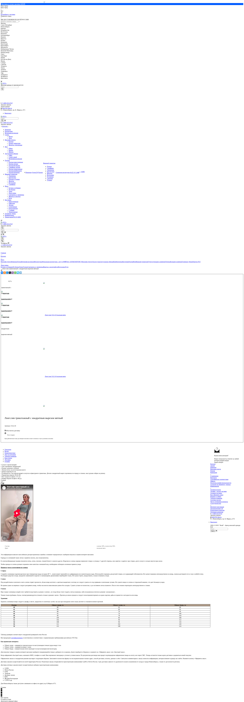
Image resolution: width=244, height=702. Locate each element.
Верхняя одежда (6, 262)
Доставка (8, 460)
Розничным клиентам (217, 510)
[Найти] (2, 89)
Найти (213, 531)
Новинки (14, 262)
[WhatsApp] (15, 273)
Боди (56, 267)
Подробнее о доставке (8, 14)
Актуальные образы (106, 262)
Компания (213, 472)
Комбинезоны (117, 262)
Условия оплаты (215, 490)
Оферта (212, 481)
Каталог (213, 464)
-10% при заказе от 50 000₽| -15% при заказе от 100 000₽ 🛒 (23, 2)
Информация (214, 486)
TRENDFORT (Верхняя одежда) (82, 262)
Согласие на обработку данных (220, 484)
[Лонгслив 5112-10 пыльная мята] (65, 315)
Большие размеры (176, 262)
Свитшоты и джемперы (35, 267)
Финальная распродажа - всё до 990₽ (54, 262)
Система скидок (215, 500)
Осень (19, 262)
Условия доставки (216, 493)
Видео (7, 451)
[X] (10, 273)
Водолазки (61, 267)
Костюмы (125, 262)
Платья (131, 262)
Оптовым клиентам (216, 512)
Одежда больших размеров (156, 262)
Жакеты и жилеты (49, 267)
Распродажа (38, 262)
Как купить (8, 458)
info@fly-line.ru (7, 108)
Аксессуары (96, 262)
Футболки (16, 267)
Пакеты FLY (197, 262)
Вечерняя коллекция (28, 262)
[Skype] (18, 273)
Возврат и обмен (215, 496)
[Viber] (12, 273)
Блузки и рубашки (7, 267)
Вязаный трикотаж (142, 262)
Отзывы (7, 461)
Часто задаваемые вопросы (219, 502)
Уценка (167, 262)
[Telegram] (20, 273)
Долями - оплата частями (218, 491)
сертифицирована (17, 638)
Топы (21, 267)
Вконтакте (8, 113)
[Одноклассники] (4, 273)
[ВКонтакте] (2, 273)
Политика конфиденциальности (220, 483)
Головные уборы (187, 262)
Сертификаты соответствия (219, 479)
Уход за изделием (10, 454)
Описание (8, 449)
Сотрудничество (215, 503)
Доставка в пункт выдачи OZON (13, 4)
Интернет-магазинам (217, 507)
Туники (25, 267)
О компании (214, 476)
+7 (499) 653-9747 (7, 103)
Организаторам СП (216, 508)
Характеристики (10, 453)
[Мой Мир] (7, 273)
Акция (212, 466)
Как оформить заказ (216, 495)
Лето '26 (69, 262)
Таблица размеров (10, 456)
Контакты (213, 478)
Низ (134, 262)
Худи (66, 267)
